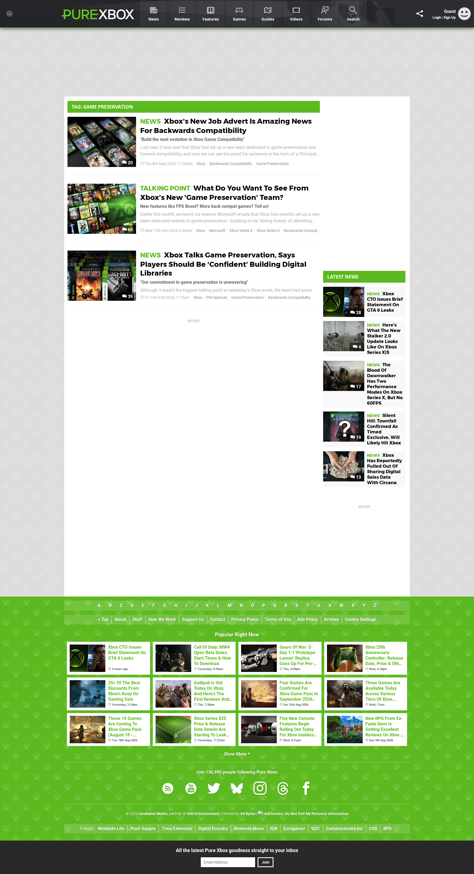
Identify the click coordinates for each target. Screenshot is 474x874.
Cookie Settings (360, 619)
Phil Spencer (216, 297)
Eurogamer (294, 828)
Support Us (193, 619)
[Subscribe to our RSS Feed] (168, 789)
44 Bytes (247, 813)
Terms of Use (278, 619)
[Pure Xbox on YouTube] (191, 789)
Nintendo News (249, 828)
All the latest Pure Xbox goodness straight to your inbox (237, 850)
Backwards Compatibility (231, 163)
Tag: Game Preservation (102, 107)
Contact (217, 619)
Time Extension (177, 828)
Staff (137, 619)
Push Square (143, 828)
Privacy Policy (245, 619)
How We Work (162, 619)
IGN (273, 828)
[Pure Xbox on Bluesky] (237, 789)
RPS (387, 828)
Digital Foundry (213, 828)
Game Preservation (272, 163)
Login (437, 17)
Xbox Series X (241, 230)
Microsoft (217, 230)
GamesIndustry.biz (344, 828)
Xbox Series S (268, 230)
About (120, 619)
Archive (331, 619)
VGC (315, 828)
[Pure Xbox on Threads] (283, 789)
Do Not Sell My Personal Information (317, 813)
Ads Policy (307, 619)
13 (358, 477)
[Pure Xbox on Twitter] (214, 789)
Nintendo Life (111, 828)
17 (358, 386)
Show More (236, 754)
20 (130, 162)
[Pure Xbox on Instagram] (260, 789)
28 (358, 312)
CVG (373, 828)
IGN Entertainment (203, 813)
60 (130, 229)
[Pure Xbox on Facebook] (306, 789)
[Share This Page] (419, 13)
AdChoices (273, 813)
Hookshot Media (153, 813)
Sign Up (450, 17)
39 (130, 296)
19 (358, 437)
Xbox (201, 163)
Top (104, 619)
